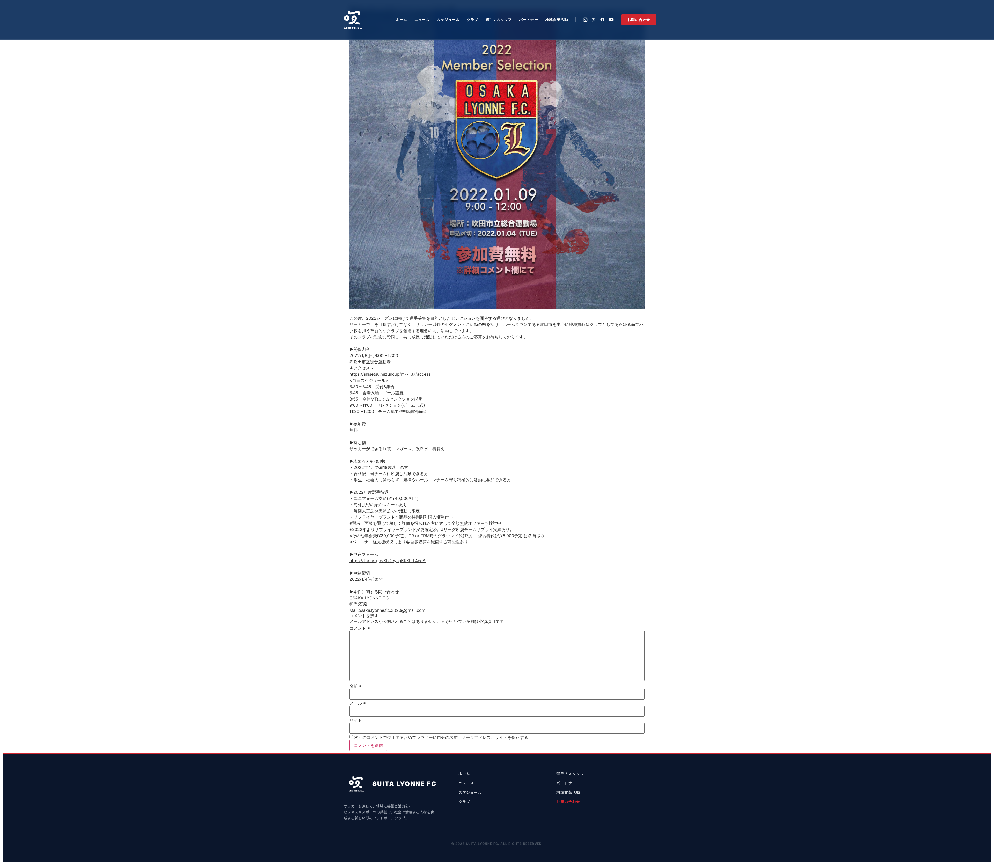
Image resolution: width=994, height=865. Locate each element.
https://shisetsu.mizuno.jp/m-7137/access (389, 374)
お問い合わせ (638, 19)
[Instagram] (585, 19)
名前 (355, 686)
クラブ (472, 19)
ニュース (422, 19)
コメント (359, 628)
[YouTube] (611, 19)
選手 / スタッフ (499, 19)
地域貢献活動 (556, 19)
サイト (355, 720)
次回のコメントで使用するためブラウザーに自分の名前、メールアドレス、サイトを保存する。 (443, 737)
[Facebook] (602, 19)
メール (357, 703)
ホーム (401, 19)
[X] (594, 20)
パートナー (528, 19)
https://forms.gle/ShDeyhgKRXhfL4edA (387, 560)
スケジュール (448, 19)
